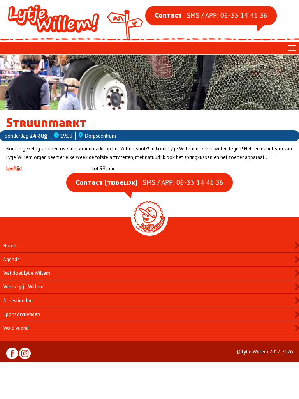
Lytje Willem (76, 18)
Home (9, 245)
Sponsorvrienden (21, 314)
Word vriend (16, 328)
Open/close (292, 48)
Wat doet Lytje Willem (26, 273)
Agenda (11, 259)
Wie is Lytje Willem (23, 286)
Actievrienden (18, 300)
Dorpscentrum (100, 135)
